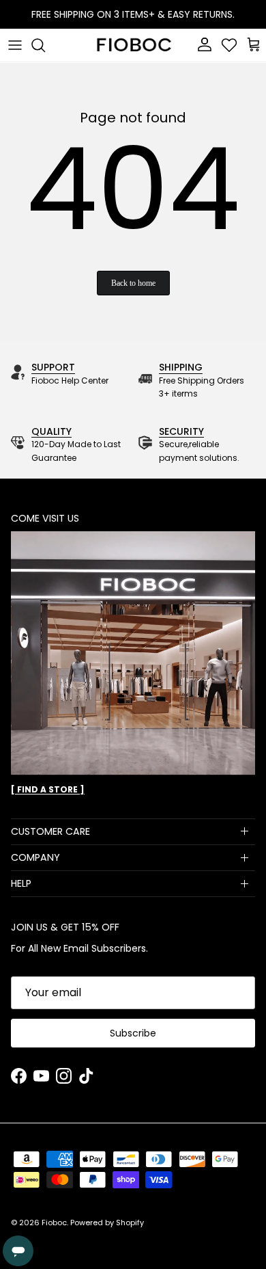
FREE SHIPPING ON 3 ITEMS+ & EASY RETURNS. (133, 14)
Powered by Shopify (107, 1222)
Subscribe (133, 1033)
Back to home (133, 283)
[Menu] (15, 45)
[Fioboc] (133, 45)
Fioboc (54, 1222)
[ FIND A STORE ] (48, 789)
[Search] (45, 45)
